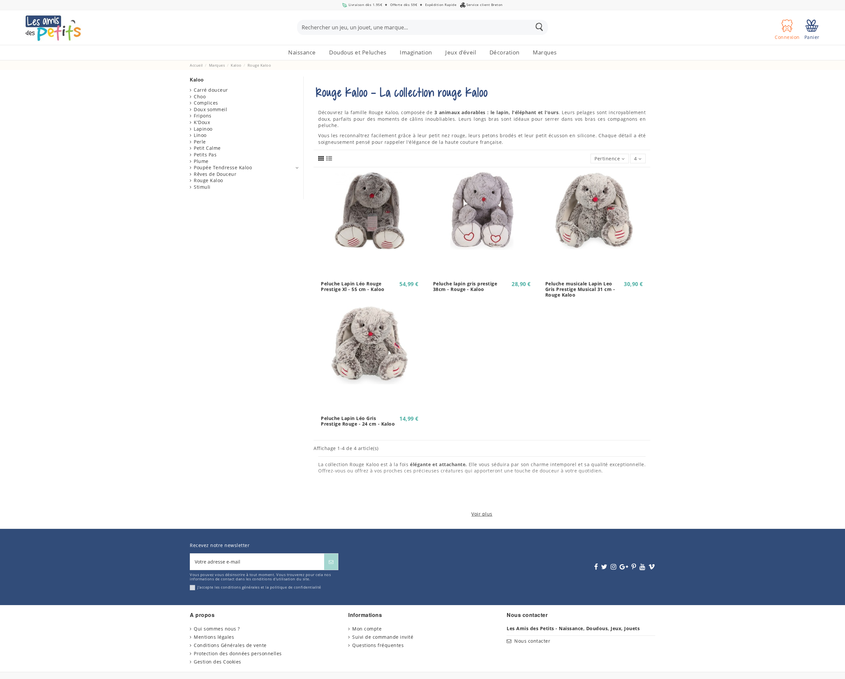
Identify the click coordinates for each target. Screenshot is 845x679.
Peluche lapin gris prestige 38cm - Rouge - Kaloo (465, 286)
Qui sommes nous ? (217, 629)
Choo (200, 96)
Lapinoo (203, 129)
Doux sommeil (210, 109)
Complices (206, 103)
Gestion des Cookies (217, 662)
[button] (357, 52)
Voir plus (481, 514)
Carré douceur (211, 90)
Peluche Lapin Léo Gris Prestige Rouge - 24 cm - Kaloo (358, 421)
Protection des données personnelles (238, 653)
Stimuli (202, 187)
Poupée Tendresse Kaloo (223, 167)
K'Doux (202, 122)
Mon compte (367, 629)
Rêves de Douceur (215, 174)
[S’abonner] (331, 562)
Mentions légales (214, 637)
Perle (200, 142)
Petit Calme (207, 148)
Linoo (200, 135)
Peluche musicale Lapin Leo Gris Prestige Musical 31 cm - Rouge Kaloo (580, 289)
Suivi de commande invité (382, 637)
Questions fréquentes (378, 645)
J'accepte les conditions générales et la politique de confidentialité (259, 587)
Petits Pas (205, 154)
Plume (201, 161)
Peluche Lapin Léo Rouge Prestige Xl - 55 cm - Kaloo (353, 286)
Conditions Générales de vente (230, 645)
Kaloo (197, 79)
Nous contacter (532, 641)
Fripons (203, 116)
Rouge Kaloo (208, 180)
